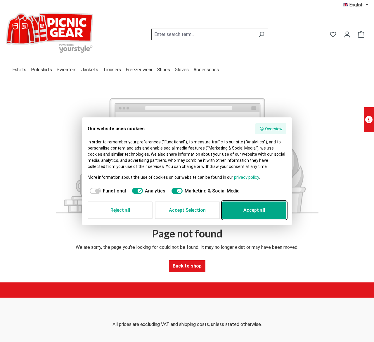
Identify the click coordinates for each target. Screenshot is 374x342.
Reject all (120, 210)
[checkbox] (107, 191)
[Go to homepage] (50, 33)
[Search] (261, 34)
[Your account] (347, 34)
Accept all (254, 210)
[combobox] (203, 34)
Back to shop (187, 266)
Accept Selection (187, 210)
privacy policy (246, 177)
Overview (273, 128)
